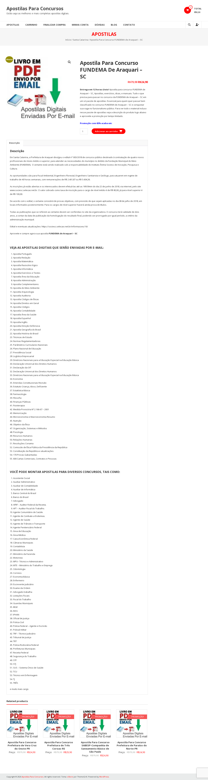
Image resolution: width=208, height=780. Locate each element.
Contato (129, 24)
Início (68, 39)
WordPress (104, 776)
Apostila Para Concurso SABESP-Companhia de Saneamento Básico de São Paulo (95, 747)
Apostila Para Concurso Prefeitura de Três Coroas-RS (58, 745)
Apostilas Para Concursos (34, 8)
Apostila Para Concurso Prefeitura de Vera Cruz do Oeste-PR (22, 745)
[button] (69, 62)
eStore (70, 776)
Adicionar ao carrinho (106, 131)
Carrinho (31, 24)
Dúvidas (100, 24)
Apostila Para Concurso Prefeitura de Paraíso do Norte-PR (132, 745)
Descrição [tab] (14, 142)
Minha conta (80, 24)
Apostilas (12, 24)
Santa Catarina (80, 39)
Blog (114, 24)
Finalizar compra (54, 24)
